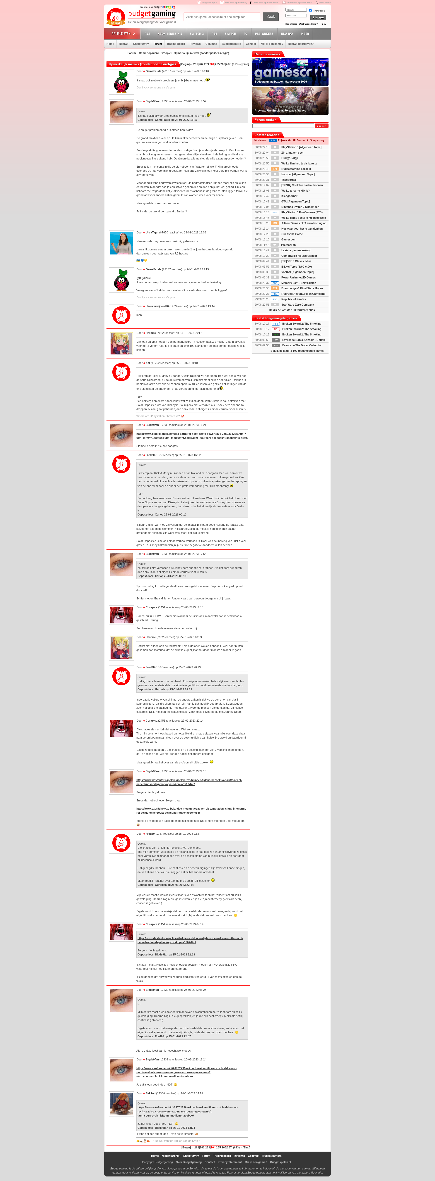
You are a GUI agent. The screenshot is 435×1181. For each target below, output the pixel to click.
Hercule (151, 333)
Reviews (195, 43)
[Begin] (185, 64)
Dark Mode (325, 2)
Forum (158, 43)
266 (222, 64)
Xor (148, 363)
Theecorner (288, 179)
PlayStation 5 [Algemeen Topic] (301, 147)
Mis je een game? (272, 43)
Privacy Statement (230, 1162)
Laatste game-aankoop (296, 250)
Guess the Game (292, 234)
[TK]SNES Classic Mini (296, 261)
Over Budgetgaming (189, 1162)
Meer (305, 34)
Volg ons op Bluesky (236, 2)
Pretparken (288, 245)
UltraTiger (152, 232)
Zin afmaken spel (292, 152)
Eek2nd (150, 1093)
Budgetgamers (231, 43)
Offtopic (166, 53)
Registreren (291, 24)
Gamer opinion (148, 53)
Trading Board (176, 43)
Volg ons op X (209, 2)
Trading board (222, 1155)
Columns (211, 43)
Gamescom (288, 239)
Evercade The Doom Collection (302, 345)
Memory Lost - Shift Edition (294, 283)
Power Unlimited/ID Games (298, 277)
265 (217, 64)
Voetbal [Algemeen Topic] (297, 272)
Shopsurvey (141, 43)
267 (228, 64)
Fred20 (150, 455)
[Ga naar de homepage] (141, 17)
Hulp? (323, 24)
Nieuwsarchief (171, 1155)
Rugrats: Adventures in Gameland (299, 293)
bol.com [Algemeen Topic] (298, 174)
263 (206, 64)
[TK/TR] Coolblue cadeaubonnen (302, 185)
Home (110, 43)
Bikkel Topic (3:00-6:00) (296, 266)
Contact (251, 43)
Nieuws (123, 43)
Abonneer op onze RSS (299, 2)
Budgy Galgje (290, 158)
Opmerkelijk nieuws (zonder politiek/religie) (201, 53)
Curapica (151, 607)
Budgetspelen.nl (280, 1162)
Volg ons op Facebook (266, 2)
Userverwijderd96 (157, 306)
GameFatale (153, 71)
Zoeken (321, 126)
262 (201, 64)
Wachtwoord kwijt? (309, 24)
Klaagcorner (289, 196)
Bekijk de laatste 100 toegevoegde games (297, 350)
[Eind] (245, 64)
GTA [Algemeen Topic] (295, 201)
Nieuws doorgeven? (301, 43)
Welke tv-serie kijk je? (295, 190)
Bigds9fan (152, 101)
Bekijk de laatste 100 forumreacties (292, 310)
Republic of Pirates (289, 299)
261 (195, 64)
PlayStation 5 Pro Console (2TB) (298, 212)
